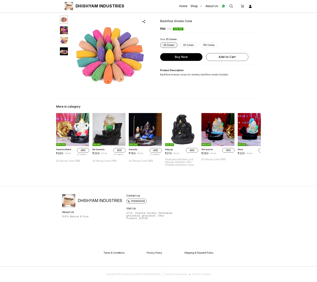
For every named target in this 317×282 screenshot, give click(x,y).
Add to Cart (227, 57)
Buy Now (181, 57)
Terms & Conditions (201, 274)
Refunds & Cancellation (176, 274)
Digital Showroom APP (147, 274)
